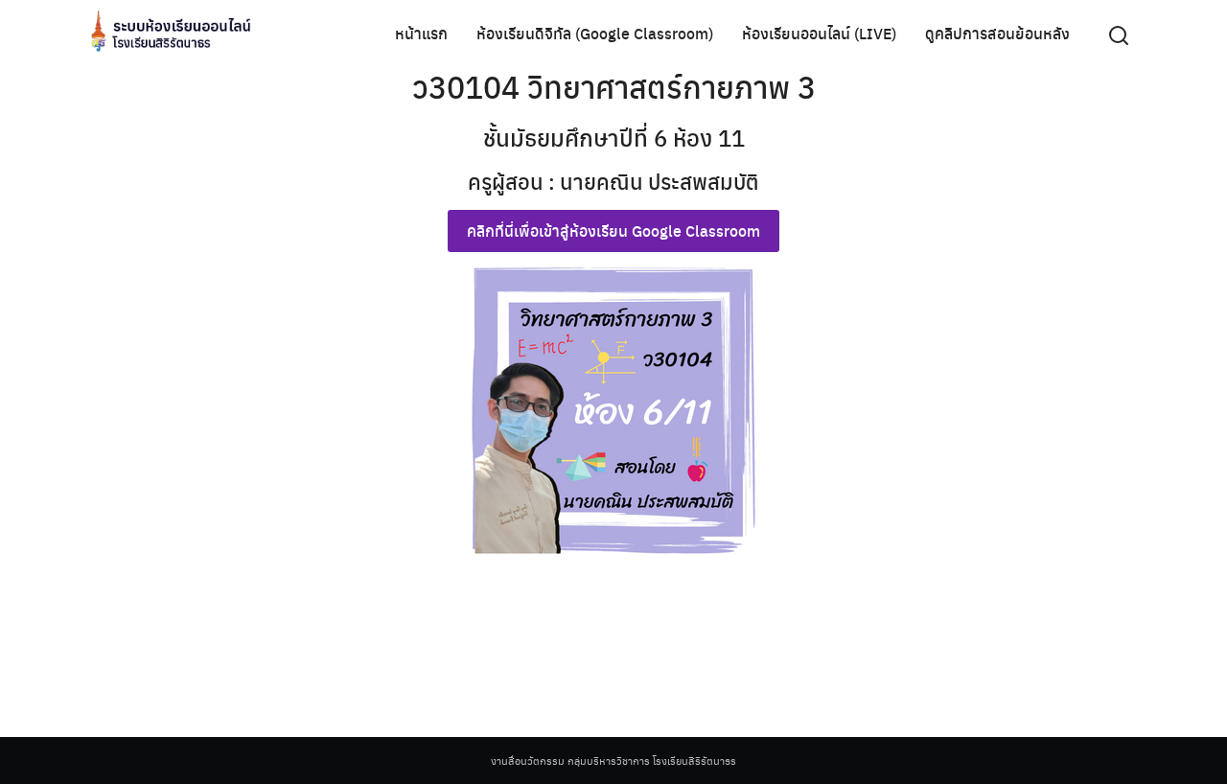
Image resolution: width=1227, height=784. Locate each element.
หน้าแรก (421, 33)
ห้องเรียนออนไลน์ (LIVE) (819, 33)
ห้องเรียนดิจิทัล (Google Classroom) (594, 33)
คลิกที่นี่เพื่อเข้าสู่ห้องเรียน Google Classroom (613, 230)
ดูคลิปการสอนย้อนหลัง (997, 33)
